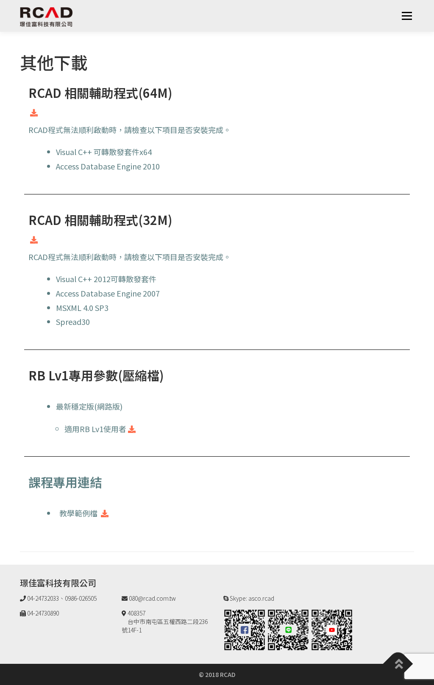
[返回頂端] (398, 664)
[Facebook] (244, 629)
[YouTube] (332, 629)
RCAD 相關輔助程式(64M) (100, 92)
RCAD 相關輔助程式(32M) (100, 219)
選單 (406, 15)
